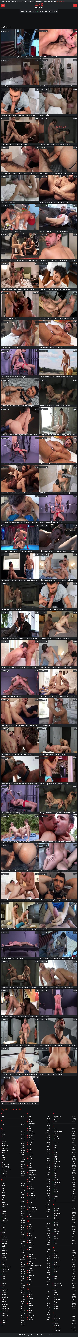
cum (39, 1205)
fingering (65, 1161)
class (39, 1144)
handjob (65, 1258)
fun (65, 1201)
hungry (65, 1304)
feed (65, 1145)
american (13, 1150)
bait (13, 1190)
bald (13, 1193)
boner (13, 1274)
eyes (65, 1121)
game (65, 1211)
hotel (65, 1292)
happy (65, 1262)
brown (13, 1306)
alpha (13, 1143)
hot (65, 1290)
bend (13, 1230)
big (13, 1234)
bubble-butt (13, 1316)
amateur (13, 1146)
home (65, 1281)
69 (13, 1124)
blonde (13, 1258)
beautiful (13, 1220)
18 (13, 1117)
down (39, 1268)
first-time (65, 1166)
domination (39, 1259)
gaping (65, 1215)
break (13, 1295)
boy (13, 1288)
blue (13, 1262)
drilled (39, 1273)
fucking (65, 1196)
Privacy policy (35, 1335)
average (13, 1176)
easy (39, 1292)
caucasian (39, 1133)
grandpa (65, 1234)
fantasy (65, 1138)
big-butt (13, 1237)
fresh (65, 1189)
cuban (39, 1202)
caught (39, 1135)
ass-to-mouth (13, 1169)
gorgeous (65, 1231)
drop (39, 1280)
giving (65, 1225)
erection (39, 1310)
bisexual (13, 1244)
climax (39, 1154)
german (65, 1220)
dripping (39, 1275)
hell (65, 1274)
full (65, 1198)
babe (13, 1183)
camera (39, 1121)
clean (39, 1149)
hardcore (65, 1267)
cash (39, 1128)
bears (13, 1218)
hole (65, 1278)
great (65, 1236)
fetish (65, 1154)
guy (65, 1241)
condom (39, 1179)
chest (39, 1138)
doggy (39, 1256)
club (39, 1163)
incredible (65, 1318)
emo (39, 1303)
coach (39, 1165)
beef (13, 1225)
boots (13, 1276)
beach (13, 1214)
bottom (13, 1281)
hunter (65, 1309)
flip (65, 1173)
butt (13, 1325)
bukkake (13, 1322)
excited (39, 1320)
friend (65, 1191)
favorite (65, 1143)
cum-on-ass (39, 1207)
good (65, 1229)
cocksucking (39, 1170)
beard (13, 1216)
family (65, 1136)
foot (65, 1178)
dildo (39, 1247)
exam (39, 1317)
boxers (13, 1285)
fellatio (65, 1152)
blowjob (13, 1260)
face (65, 1129)
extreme (65, 1119)
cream (39, 1193)
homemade (65, 1283)
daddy (39, 1226)
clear (39, 1151)
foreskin (65, 1180)
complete (39, 1177)
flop (65, 1175)
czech (39, 1216)
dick (39, 1242)
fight (65, 1157)
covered (39, 1189)
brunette (13, 1311)
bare (13, 1202)
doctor (39, 1254)
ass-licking (13, 1167)
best (13, 1232)
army (13, 1157)
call (39, 1117)
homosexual (65, 1285)
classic (39, 1147)
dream (39, 1270)
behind (13, 1227)
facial (65, 1133)
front (65, 1194)
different (39, 1245)
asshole (13, 1171)
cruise (39, 1200)
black (13, 1248)
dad (39, 1224)
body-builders (13, 1267)
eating (39, 1294)
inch (65, 1316)
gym (65, 1243)
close (39, 1158)
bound (13, 1283)
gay (65, 1218)
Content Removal (54, 1335)
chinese (39, 1140)
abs (13, 1132)
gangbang (65, 1213)
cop (39, 1182)
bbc (13, 1209)
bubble (13, 1313)
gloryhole (65, 1227)
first (65, 1164)
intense (65, 1325)
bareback (13, 1204)
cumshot (39, 1212)
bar (13, 1200)
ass (13, 1162)
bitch (13, 1246)
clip (39, 1156)
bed (13, 1223)
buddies (13, 1318)
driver (39, 1277)
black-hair (13, 1253)
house (65, 1295)
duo (39, 1284)
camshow (39, 1124)
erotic (39, 1313)
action (13, 1134)
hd (65, 1269)
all (13, 1139)
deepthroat (39, 1238)
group (65, 1238)
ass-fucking (13, 1164)
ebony (39, 1296)
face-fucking (65, 1131)
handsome (65, 1260)
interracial (65, 1328)
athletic (13, 1174)
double (39, 1263)
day (39, 1233)
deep (39, 1236)
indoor (65, 1321)
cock (39, 1168)
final (65, 1159)
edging (39, 1299)
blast (13, 1255)
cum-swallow (39, 1209)
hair (65, 1251)
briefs (13, 1299)
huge (65, 1297)
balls (13, 1195)
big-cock (13, 1239)
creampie (39, 1195)
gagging (65, 1208)
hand (65, 1255)
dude (39, 1282)
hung (65, 1302)
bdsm (13, 1211)
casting (39, 1131)
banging (13, 1197)
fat (65, 1140)
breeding (13, 1297)
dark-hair (39, 1231)
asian (13, 1160)
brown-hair (13, 1309)
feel (65, 1147)
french (65, 1187)
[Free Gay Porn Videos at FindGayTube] (39, 5)
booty (13, 1278)
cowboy (39, 1191)
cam (39, 1119)
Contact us (44, 1335)
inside (65, 1323)
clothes (39, 1161)
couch (39, 1184)
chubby (39, 1142)
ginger (65, 1222)
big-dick (13, 1241)
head (65, 1271)
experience (65, 1117)
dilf (39, 1249)
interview (65, 1330)
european (39, 1315)
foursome (65, 1182)
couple (39, 1186)
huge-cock (65, 1299)
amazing (13, 1148)
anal (13, 1153)
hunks (65, 1306)
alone (13, 1141)
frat (65, 1184)
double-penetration (39, 1266)
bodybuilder (13, 1269)
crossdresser (39, 1198)
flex (65, 1171)
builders (13, 1320)
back (13, 1186)
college (39, 1172)
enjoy (39, 1308)
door (39, 1261)
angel (13, 1155)
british (13, 1302)
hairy (65, 1253)
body (13, 1265)
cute (39, 1214)
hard (65, 1265)
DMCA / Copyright (24, 1335)
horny (65, 1288)
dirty (39, 1252)
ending (39, 1306)
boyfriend (13, 1290)
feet (65, 1150)
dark (39, 1229)
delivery (39, 1240)
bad (13, 1188)
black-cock (13, 1251)
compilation (39, 1175)
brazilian (13, 1292)
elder (39, 1301)
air (13, 1136)
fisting (65, 1168)
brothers (13, 1304)
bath (13, 1207)
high (65, 1276)
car (39, 1126)
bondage (13, 1271)
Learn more (61, 1)
